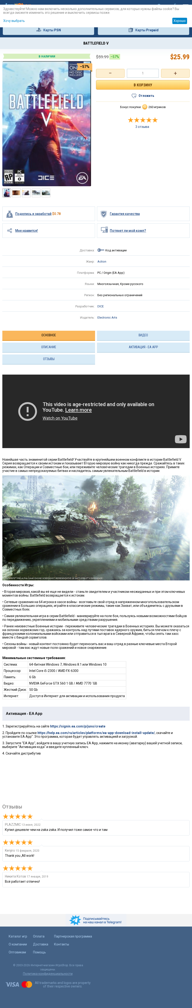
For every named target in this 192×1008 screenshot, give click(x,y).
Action (101, 261)
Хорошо (180, 21)
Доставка (40, 944)
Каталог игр (18, 936)
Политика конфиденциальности (48, 974)
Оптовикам (17, 952)
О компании (18, 944)
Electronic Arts (107, 317)
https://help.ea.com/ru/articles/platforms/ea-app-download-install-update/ (96, 733)
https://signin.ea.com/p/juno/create (77, 726)
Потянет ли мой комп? (128, 230)
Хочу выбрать (14, 21)
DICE (100, 306)
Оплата (38, 936)
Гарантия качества (125, 214)
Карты (52, 30)
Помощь (39, 952)
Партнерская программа (73, 936)
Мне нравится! (26, 230)
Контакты (61, 944)
